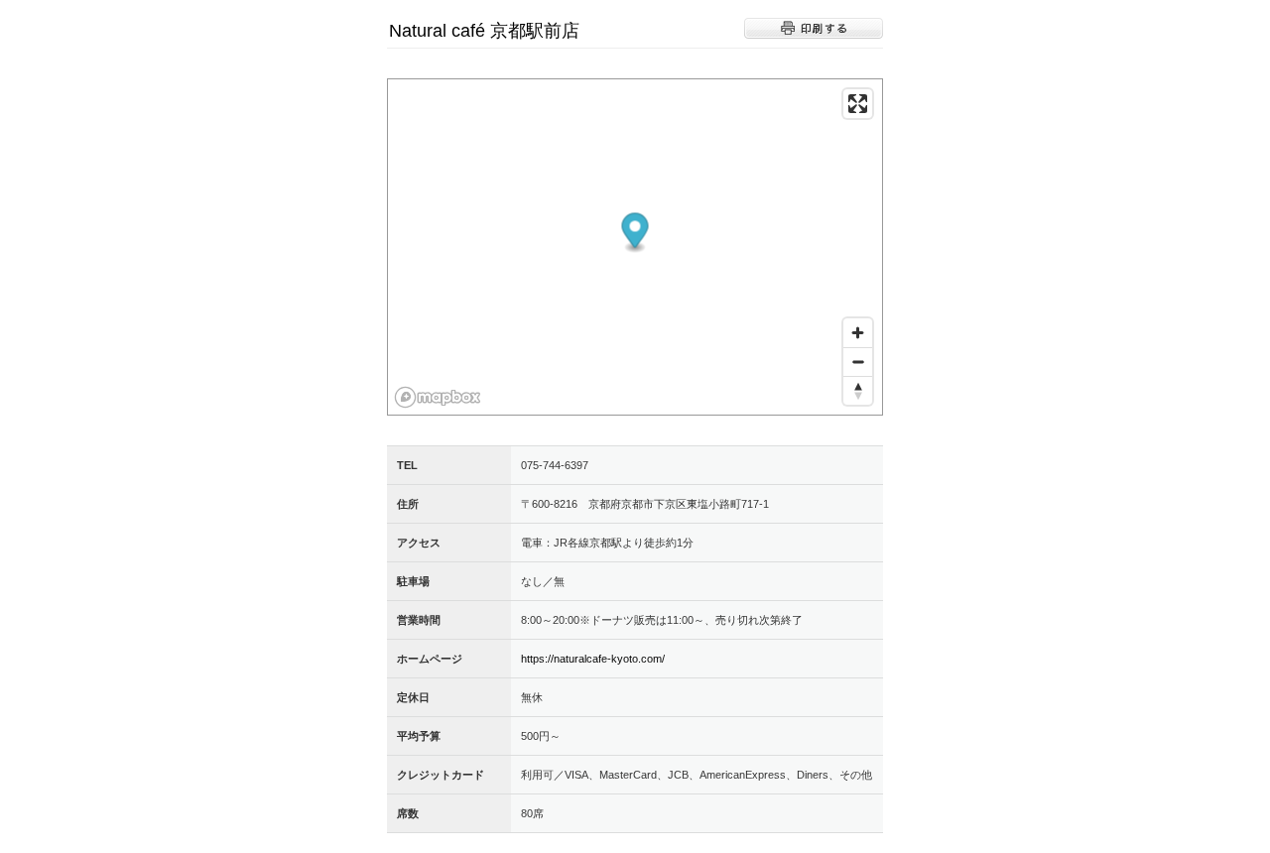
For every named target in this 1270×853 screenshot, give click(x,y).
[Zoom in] (857, 332)
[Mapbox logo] (437, 397)
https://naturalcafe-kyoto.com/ (593, 659)
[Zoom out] (857, 361)
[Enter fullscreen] (857, 103)
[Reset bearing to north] (857, 390)
